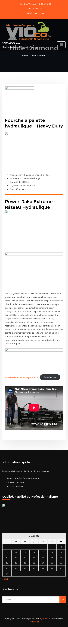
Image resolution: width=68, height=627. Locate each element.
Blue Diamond (39, 55)
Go (62, 599)
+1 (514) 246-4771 (14, 486)
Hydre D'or (45, 618)
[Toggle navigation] (61, 44)
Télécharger (50, 377)
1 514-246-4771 (36, 8)
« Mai (5, 579)
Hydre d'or (34, 621)
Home (25, 55)
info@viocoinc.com (35, 13)
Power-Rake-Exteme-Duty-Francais (21, 377)
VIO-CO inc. (12, 43)
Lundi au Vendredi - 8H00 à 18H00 (35, 4)
